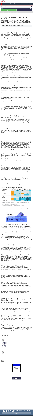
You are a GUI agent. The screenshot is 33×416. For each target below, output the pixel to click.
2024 (3, 338)
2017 (3, 353)
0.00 (4, 8)
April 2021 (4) (3, 348)
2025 (3, 337)
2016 (3, 354)
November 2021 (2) (4, 343)
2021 (3, 341)
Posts (8, 12)
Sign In (24, 10)
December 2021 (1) (4, 342)
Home (3, 12)
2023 (3, 339)
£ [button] (2, 8)
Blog (5, 12)
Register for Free (9, 10)
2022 (3, 340)
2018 (3, 352)
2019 (3, 351)
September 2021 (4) (4, 345)
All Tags (3, 361)
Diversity (3, 360)
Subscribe (16, 413)
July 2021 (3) (3, 347)
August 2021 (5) (4, 346)
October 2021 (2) (4, 344)
